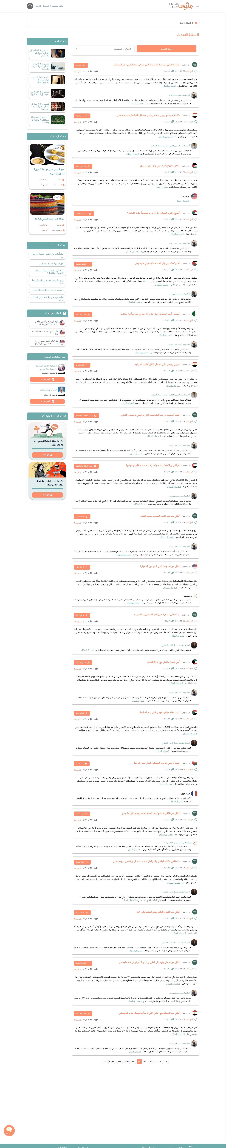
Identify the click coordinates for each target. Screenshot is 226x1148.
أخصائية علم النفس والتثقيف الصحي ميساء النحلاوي (170, 145)
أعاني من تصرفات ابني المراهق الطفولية (160, 566)
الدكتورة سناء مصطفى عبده (179, 95)
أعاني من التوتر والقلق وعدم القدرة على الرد (158, 912)
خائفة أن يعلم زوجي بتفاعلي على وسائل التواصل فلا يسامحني (148, 115)
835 (133, 1061)
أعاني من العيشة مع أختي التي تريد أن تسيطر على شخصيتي (149, 1013)
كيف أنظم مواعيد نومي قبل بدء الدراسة (160, 712)
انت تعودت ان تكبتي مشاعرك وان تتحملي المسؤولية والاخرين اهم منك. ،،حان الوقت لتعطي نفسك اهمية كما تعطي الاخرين (136, 650)
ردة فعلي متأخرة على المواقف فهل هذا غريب (157, 614)
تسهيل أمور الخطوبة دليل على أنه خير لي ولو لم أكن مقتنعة (150, 314)
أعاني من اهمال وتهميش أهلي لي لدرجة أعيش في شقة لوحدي (149, 962)
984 (120, 1061)
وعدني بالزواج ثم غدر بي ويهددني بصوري (160, 165)
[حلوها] (197, 6)
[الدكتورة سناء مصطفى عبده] (194, 95)
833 (145, 1061)
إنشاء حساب (58, 6)
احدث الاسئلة (166, 49)
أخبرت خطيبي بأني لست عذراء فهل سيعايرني (157, 263)
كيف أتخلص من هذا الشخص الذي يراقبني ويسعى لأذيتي (150, 415)
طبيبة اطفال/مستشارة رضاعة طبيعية (178, 842)
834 (139, 1061)
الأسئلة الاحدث (185, 23)
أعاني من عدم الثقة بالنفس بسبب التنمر (160, 516)
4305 (111, 1061)
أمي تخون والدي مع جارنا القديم (163, 662)
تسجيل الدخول (42, 6)
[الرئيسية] (195, 23)
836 (127, 1061)
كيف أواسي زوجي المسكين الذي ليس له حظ (157, 763)
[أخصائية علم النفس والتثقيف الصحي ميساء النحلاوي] (194, 146)
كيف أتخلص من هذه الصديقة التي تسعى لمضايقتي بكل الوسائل (147, 64)
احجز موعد (45, 379)
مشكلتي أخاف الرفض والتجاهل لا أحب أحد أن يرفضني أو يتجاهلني (146, 861)
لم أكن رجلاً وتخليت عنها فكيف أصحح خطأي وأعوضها (153, 465)
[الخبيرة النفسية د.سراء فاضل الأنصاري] (194, 645)
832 (151, 1061)
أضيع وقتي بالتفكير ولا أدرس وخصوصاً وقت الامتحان (153, 213)
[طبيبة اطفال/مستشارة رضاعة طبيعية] (195, 843)
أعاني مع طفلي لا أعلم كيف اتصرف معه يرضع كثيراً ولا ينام (151, 813)
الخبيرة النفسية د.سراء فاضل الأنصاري (176, 645)
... (183, 201)
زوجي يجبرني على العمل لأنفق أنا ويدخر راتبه (157, 364)
